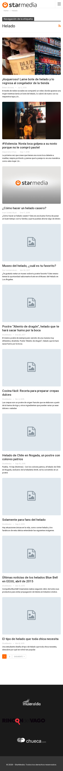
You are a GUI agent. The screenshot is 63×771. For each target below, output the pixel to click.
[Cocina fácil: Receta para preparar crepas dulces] (31, 367)
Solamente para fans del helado (24, 519)
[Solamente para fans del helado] (31, 496)
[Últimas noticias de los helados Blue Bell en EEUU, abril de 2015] (31, 554)
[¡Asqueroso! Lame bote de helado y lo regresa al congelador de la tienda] (31, 56)
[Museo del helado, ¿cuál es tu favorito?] (31, 242)
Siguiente (18, 656)
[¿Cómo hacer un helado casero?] (31, 185)
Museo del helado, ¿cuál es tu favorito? (29, 266)
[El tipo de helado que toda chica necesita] (31, 616)
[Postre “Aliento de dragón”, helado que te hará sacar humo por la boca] (31, 303)
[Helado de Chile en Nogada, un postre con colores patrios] (31, 432)
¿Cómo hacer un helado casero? (24, 208)
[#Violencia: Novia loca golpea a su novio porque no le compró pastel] (31, 120)
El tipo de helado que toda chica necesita (30, 639)
